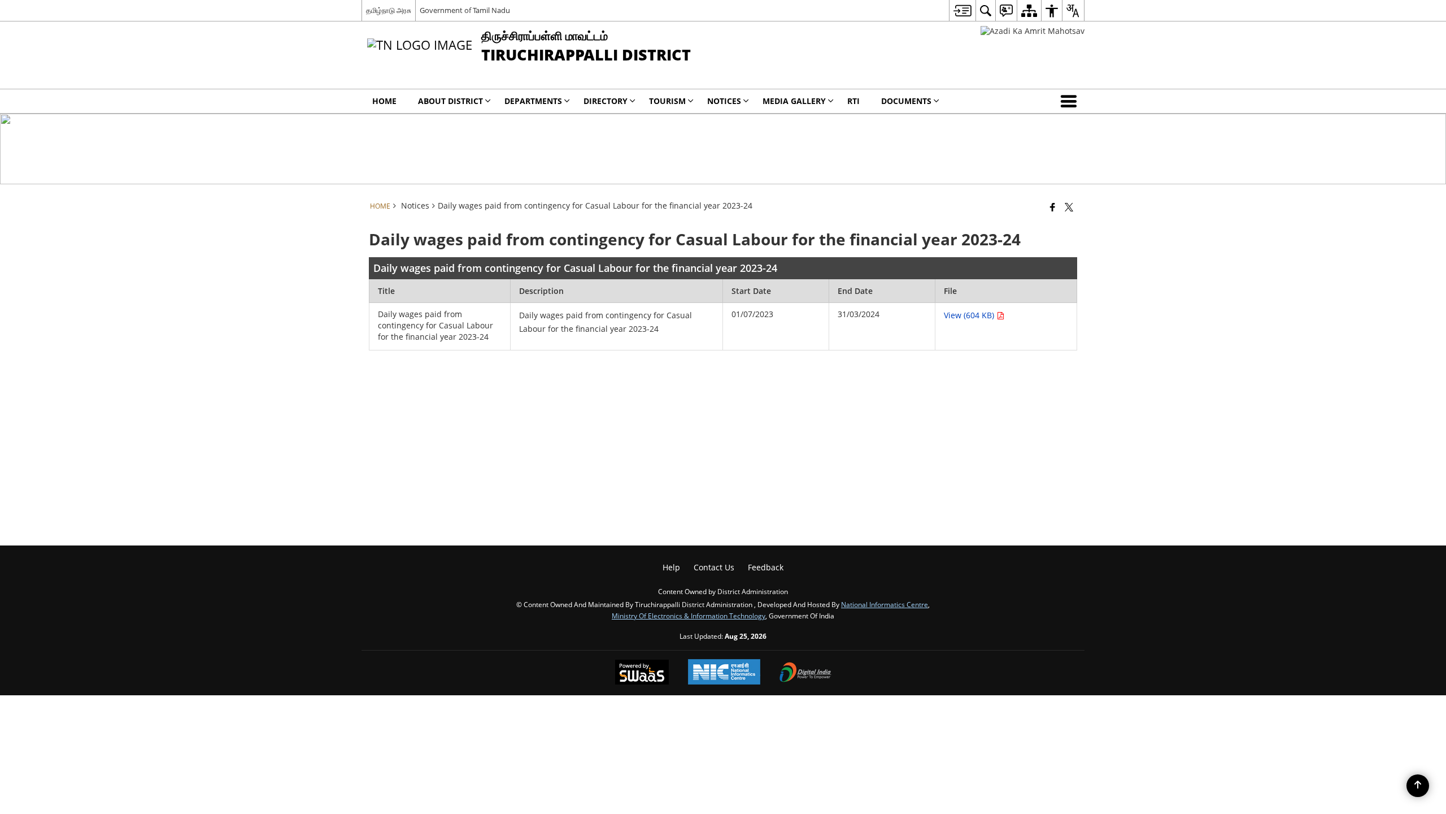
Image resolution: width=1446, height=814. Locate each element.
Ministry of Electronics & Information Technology (688, 615)
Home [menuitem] (384, 101)
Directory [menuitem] (605, 101)
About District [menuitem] (450, 101)
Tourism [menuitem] (667, 101)
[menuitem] (962, 10)
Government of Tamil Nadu (465, 10)
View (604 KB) (970, 315)
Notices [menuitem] (724, 101)
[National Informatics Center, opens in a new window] (724, 673)
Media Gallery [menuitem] (794, 101)
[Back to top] (1417, 785)
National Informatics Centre (884, 604)
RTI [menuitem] (853, 101)
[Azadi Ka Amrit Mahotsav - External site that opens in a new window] (1032, 30)
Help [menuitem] (671, 567)
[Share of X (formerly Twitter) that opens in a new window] (1069, 206)
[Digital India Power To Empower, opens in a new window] (805, 673)
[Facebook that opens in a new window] (1053, 206)
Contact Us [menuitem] (714, 567)
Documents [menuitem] (906, 101)
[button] (1070, 101)
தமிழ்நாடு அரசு (388, 10)
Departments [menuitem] (533, 101)
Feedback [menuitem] (765, 567)
